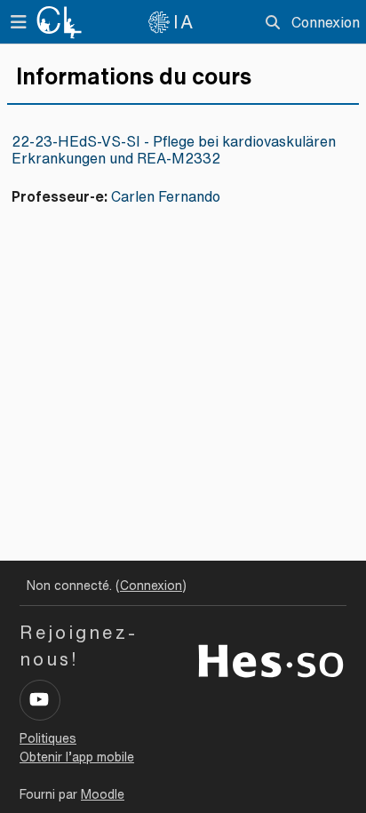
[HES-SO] (270, 659)
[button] (272, 22)
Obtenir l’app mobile (77, 757)
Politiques (48, 738)
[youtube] (40, 700)
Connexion (325, 22)
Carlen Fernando (165, 196)
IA (184, 21)
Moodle (102, 794)
